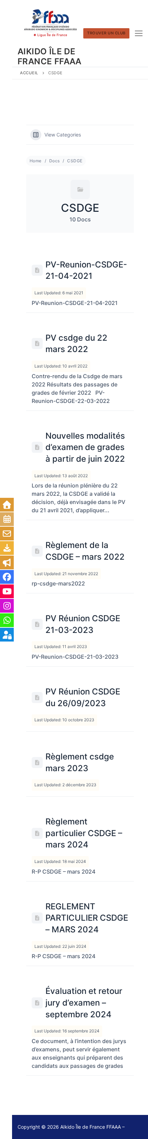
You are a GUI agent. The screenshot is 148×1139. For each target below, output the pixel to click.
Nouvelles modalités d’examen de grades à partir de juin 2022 (85, 447)
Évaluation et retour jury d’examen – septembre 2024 (83, 1002)
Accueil (29, 72)
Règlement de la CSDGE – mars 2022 (85, 551)
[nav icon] (138, 33)
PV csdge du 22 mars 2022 (76, 343)
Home (36, 160)
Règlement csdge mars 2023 (79, 762)
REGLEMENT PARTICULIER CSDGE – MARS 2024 (86, 917)
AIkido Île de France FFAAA (50, 56)
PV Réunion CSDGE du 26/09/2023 (82, 697)
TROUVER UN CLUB (106, 33)
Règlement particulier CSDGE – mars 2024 (83, 833)
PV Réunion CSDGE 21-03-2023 (82, 624)
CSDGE (74, 160)
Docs (54, 160)
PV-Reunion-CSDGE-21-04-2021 (86, 270)
